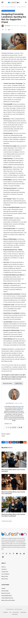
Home (2, 6)
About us (3, 567)
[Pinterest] (13, 427)
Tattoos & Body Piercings (7, 598)
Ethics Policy (14, 614)
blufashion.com (8, 423)
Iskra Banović (7, 25)
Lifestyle (3, 588)
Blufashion (19, 406)
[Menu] (2, 2)
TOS (10, 612)
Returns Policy (4, 576)
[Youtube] (19, 427)
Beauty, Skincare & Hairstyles (8, 600)
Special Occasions (5, 593)
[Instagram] (8, 427)
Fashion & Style (4, 590)
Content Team (4, 571)
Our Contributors (5, 574)
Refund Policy (4, 578)
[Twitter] (17, 427)
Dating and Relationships (10, 6)
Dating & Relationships (6, 595)
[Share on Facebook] (2, 29)
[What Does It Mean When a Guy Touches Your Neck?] (14, 460)
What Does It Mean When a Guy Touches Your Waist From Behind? (13, 515)
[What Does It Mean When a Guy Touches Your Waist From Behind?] (14, 504)
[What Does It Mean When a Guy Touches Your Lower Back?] (14, 482)
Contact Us (4, 569)
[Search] (26, 2)
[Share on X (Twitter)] (6, 29)
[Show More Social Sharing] (12, 29)
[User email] (21, 427)
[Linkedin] (11, 427)
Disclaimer (5, 612)
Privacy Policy (16, 612)
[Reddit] (15, 427)
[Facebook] (6, 427)
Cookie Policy (23, 612)
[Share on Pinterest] (9, 29)
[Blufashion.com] (14, 2)
